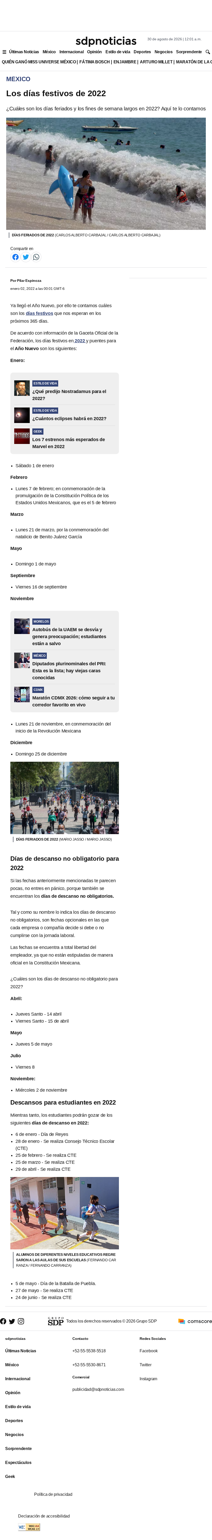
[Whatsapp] (36, 256)
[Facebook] (15, 256)
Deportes (142, 52)
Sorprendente (189, 52)
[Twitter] (26, 256)
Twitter (146, 1365)
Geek (10, 1476)
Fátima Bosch (94, 62)
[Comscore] (195, 1321)
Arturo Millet (156, 62)
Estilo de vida (117, 52)
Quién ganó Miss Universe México (39, 62)
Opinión (94, 52)
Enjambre (124, 62)
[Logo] (106, 41)
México (49, 52)
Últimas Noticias (24, 52)
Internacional (71, 52)
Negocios (163, 52)
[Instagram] (21, 1321)
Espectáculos (18, 1462)
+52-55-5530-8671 (89, 1365)
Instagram (148, 1379)
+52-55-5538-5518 (89, 1351)
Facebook (148, 1351)
